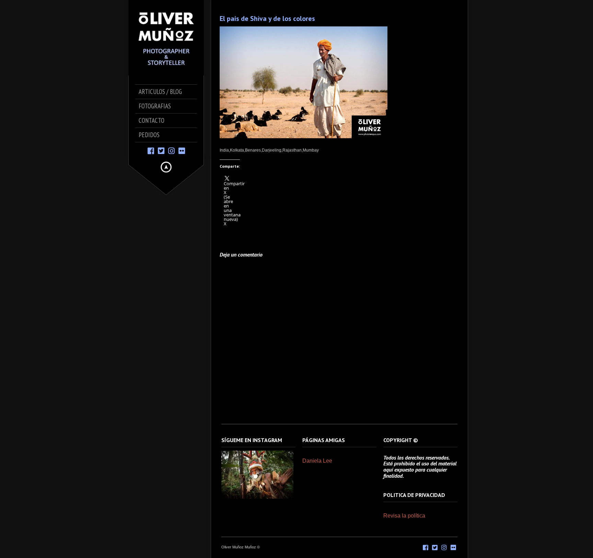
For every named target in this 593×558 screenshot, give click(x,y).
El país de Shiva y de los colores (267, 18)
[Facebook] (150, 150)
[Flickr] (181, 150)
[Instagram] (171, 150)
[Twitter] (161, 150)
